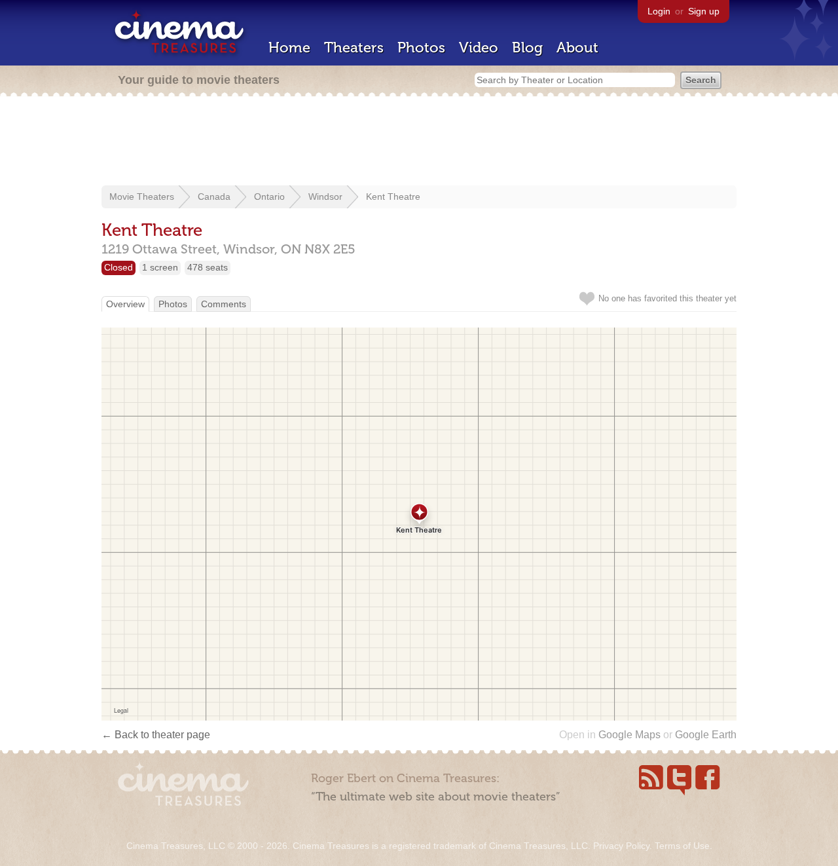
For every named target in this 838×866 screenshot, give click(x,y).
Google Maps (629, 734)
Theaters (354, 47)
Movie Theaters (141, 196)
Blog (527, 47)
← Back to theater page (155, 734)
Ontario (269, 196)
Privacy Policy (621, 845)
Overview (125, 304)
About (577, 47)
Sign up (704, 11)
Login (658, 11)
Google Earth (706, 734)
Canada (214, 196)
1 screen (160, 267)
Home (289, 47)
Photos (421, 47)
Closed (118, 267)
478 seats (207, 267)
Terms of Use (682, 845)
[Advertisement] (419, 142)
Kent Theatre (393, 196)
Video (478, 47)
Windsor (325, 196)
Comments (223, 304)
